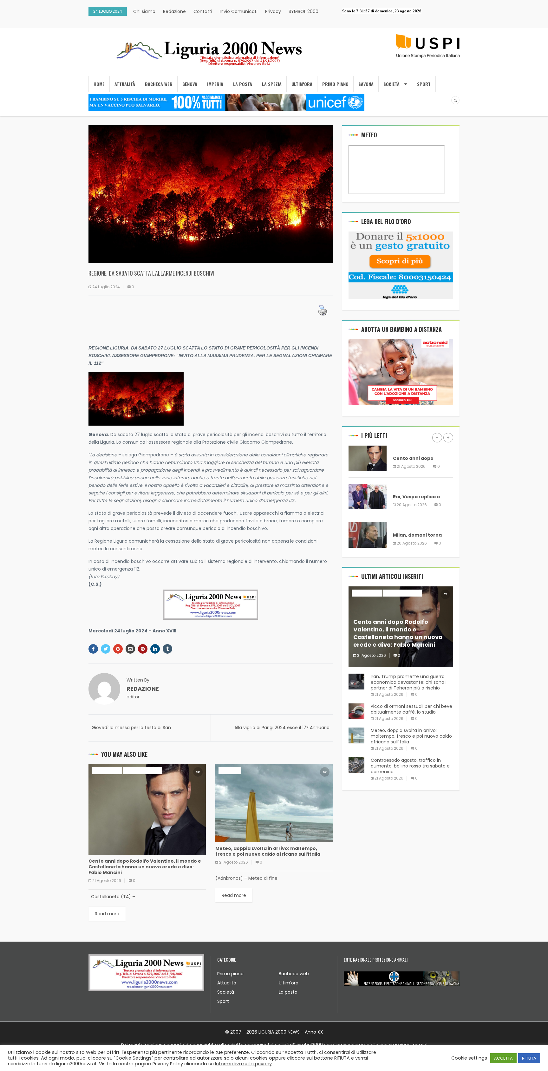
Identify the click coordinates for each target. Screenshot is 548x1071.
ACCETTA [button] (503, 1058)
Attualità (226, 983)
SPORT (424, 84)
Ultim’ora (288, 983)
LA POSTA (242, 84)
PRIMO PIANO (335, 84)
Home (99, 84)
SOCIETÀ (391, 84)
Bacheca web (294, 973)
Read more (107, 914)
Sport (223, 1001)
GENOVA (189, 84)
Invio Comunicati (239, 11)
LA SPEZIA (272, 84)
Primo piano (230, 973)
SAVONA (366, 84)
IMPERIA (215, 84)
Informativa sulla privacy (243, 1064)
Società (225, 992)
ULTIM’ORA (301, 84)
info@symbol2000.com (308, 1045)
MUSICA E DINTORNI (142, 770)
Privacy (273, 11)
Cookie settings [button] (469, 1058)
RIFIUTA (529, 1058)
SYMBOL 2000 (303, 11)
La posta (288, 992)
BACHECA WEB (159, 84)
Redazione (174, 11)
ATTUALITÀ (124, 84)
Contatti (202, 11)
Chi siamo (144, 11)
